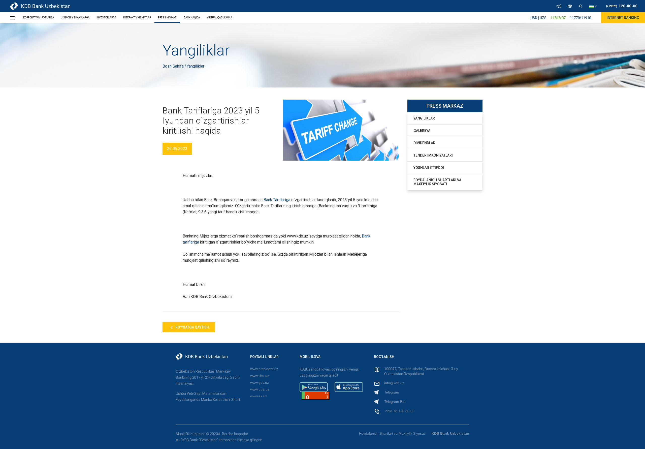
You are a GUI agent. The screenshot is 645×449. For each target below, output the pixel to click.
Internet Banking (623, 18)
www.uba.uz (259, 389)
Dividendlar (424, 143)
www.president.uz (264, 369)
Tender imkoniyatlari (433, 155)
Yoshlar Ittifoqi (428, 168)
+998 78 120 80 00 (399, 411)
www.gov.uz (259, 382)
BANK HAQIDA (192, 17)
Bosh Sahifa (174, 66)
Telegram (391, 392)
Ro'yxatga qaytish (192, 327)
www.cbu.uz (259, 376)
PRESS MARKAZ (167, 17)
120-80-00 (621, 6)
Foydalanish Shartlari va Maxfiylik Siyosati (437, 182)
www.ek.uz (258, 396)
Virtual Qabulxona (219, 17)
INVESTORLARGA (106, 17)
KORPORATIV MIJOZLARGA (38, 17)
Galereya (421, 131)
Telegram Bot (394, 402)
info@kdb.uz (394, 383)
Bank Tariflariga (277, 199)
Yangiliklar (424, 118)
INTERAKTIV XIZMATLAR (137, 17)
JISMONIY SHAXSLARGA (75, 17)
